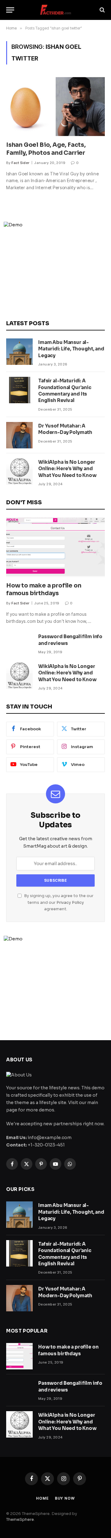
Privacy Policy (70, 902)
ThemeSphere (20, 1519)
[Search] (101, 10)
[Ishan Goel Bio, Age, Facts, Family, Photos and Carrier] (55, 106)
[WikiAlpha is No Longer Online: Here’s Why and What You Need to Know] (19, 471)
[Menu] (10, 10)
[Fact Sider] (55, 10)
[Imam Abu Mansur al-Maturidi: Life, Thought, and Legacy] (19, 351)
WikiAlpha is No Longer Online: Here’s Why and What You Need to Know (67, 468)
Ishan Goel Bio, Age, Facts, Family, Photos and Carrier (46, 149)
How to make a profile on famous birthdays (43, 589)
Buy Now (65, 1498)
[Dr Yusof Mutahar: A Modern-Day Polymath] (19, 435)
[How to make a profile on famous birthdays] (55, 547)
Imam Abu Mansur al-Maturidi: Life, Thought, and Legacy (71, 348)
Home (42, 1498)
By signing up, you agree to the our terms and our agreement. (58, 902)
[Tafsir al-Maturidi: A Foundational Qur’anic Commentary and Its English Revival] (19, 390)
